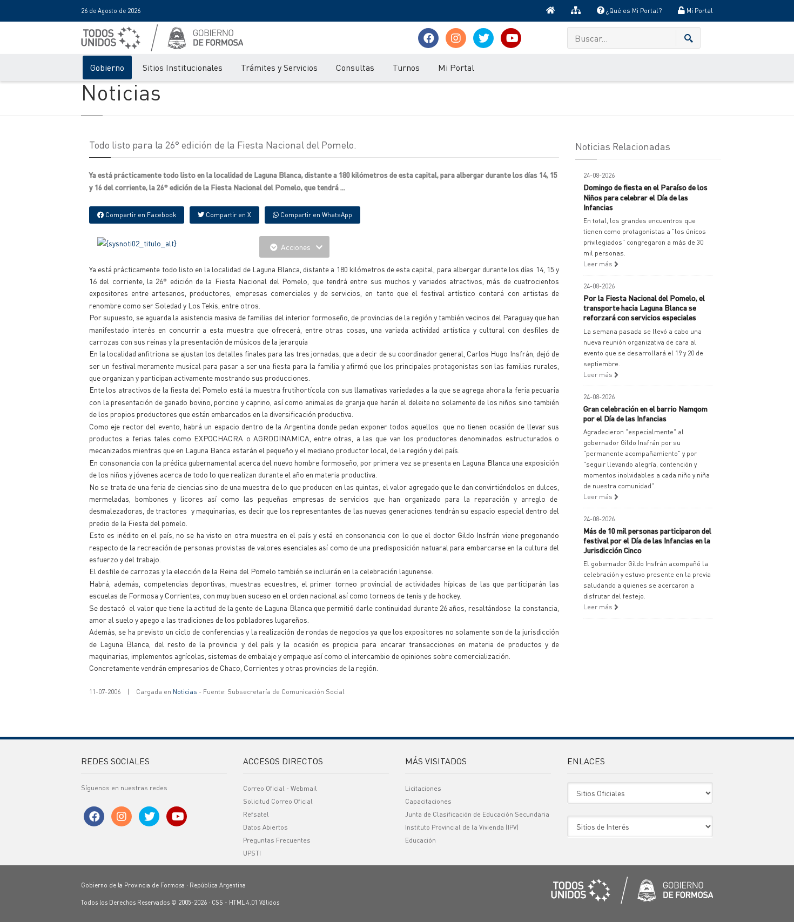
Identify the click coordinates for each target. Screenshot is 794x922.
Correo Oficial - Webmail (280, 788)
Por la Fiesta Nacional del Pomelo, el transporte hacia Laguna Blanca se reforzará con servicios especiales (644, 307)
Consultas (355, 67)
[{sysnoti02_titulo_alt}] (137, 242)
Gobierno (107, 67)
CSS (217, 902)
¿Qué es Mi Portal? (633, 10)
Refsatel (256, 814)
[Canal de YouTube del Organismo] (511, 38)
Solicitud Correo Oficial (278, 801)
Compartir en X (227, 215)
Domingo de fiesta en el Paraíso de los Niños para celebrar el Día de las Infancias (645, 196)
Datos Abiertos (265, 827)
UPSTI (252, 853)
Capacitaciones (428, 801)
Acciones (296, 247)
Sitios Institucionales (183, 67)
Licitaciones (423, 788)
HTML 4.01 (243, 902)
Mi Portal (699, 10)
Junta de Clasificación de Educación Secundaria (477, 814)
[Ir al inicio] (550, 11)
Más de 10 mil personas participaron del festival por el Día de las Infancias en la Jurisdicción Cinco (647, 540)
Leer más (598, 264)
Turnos (406, 67)
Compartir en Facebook (140, 215)
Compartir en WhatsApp (315, 215)
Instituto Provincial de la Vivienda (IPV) (462, 827)
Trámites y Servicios (279, 67)
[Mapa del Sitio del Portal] (576, 11)
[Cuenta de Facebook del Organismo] (428, 38)
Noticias (185, 692)
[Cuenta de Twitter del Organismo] (483, 38)
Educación (420, 840)
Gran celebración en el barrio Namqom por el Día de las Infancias (645, 413)
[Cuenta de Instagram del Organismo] (456, 38)
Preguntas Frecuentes (277, 840)
